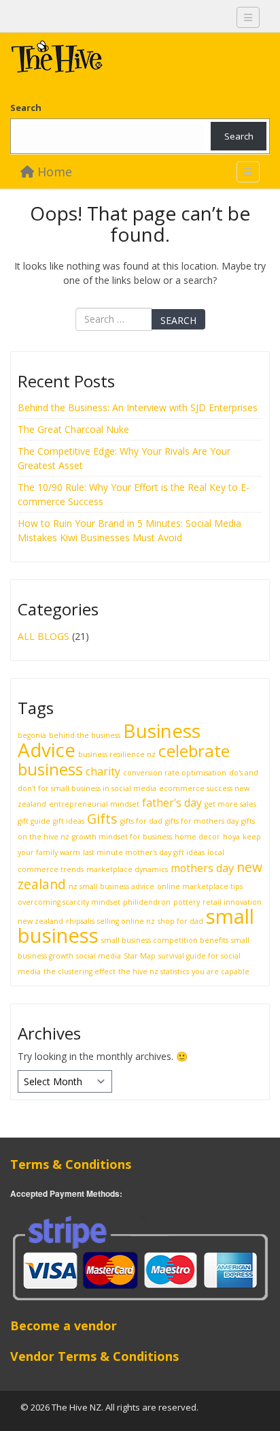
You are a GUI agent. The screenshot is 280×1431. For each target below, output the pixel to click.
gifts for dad (141, 821)
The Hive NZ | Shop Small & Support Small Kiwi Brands (112, 59)
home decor (197, 836)
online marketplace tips (200, 886)
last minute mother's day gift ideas (144, 852)
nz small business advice (111, 886)
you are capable (220, 971)
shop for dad (180, 921)
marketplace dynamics (127, 869)
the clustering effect (79, 971)
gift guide (34, 821)
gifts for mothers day (202, 821)
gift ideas (68, 821)
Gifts (102, 818)
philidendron (147, 902)
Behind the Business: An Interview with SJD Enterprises (138, 407)
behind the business (84, 735)
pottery (186, 902)
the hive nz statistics (153, 971)
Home (53, 171)
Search (25, 107)
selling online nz (126, 921)
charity (103, 771)
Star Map (140, 956)
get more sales (230, 804)
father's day (172, 802)
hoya (231, 836)
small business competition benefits (164, 940)
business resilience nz (117, 754)
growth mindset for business (122, 836)
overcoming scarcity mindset (69, 902)
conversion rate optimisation (174, 772)
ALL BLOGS (43, 636)
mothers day (202, 868)
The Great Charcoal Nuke (75, 429)
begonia (32, 735)
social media (98, 956)
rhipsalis (80, 921)
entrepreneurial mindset (94, 804)
